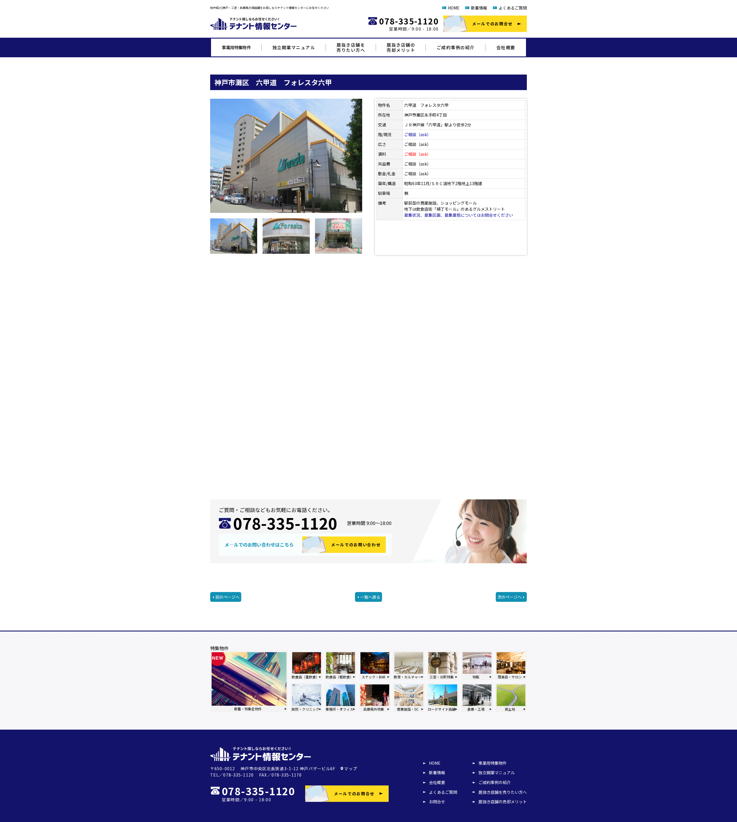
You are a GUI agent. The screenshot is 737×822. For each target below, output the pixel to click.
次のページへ (509, 597)
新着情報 (479, 8)
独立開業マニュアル (293, 47)
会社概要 (505, 47)
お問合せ (437, 801)
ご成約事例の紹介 (456, 47)
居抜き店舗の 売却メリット (401, 47)
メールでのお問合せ (492, 23)
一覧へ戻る (370, 597)
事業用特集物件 (236, 47)
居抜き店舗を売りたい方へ (502, 792)
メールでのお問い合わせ (356, 544)
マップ (350, 768)
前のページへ (227, 597)
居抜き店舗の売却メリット (502, 801)
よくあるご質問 (513, 8)
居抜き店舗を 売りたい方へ (351, 47)
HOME (453, 8)
